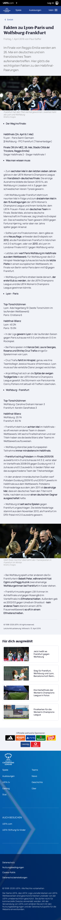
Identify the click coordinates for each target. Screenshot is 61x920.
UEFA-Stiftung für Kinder (14, 829)
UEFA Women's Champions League (6, 10)
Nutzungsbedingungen (13, 867)
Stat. (4, 794)
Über (34, 788)
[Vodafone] (35, 744)
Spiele (5, 769)
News (34, 776)
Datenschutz (8, 862)
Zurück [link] (10, 19)
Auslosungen (8, 776)
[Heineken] (41, 738)
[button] (52, 10)
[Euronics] (25, 744)
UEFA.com (7, 823)
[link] (18, 10)
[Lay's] (51, 738)
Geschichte (37, 782)
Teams (35, 769)
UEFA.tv (6, 782)
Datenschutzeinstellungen (14, 877)
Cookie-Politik (8, 872)
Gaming (6, 788)
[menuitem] (20, 10)
